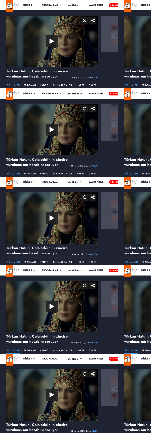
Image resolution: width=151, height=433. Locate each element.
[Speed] (138, 4)
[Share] (146, 4)
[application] (75, 216)
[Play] (75, 216)
